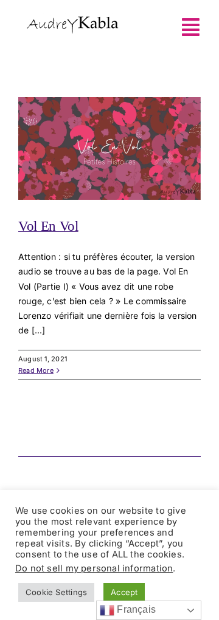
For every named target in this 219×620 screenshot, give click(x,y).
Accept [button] (124, 592)
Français (135, 609)
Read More (36, 370)
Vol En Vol (48, 226)
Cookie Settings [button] (56, 592)
